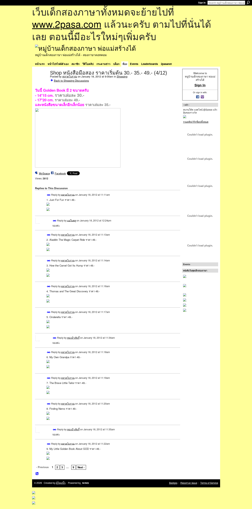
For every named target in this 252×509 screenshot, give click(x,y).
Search (248, 2)
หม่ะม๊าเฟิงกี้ (73, 337)
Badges (173, 483)
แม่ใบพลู (71, 220)
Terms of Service (209, 483)
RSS (37, 474)
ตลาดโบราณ (69, 76)
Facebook (60, 173)
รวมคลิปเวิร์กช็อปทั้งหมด (195, 121)
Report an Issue (188, 483)
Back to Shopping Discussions (71, 80)
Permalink (49, 195)
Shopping (122, 76)
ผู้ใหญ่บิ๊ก (61, 483)
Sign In (202, 2)
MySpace (44, 173)
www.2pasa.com (66, 23)
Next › (81, 467)
